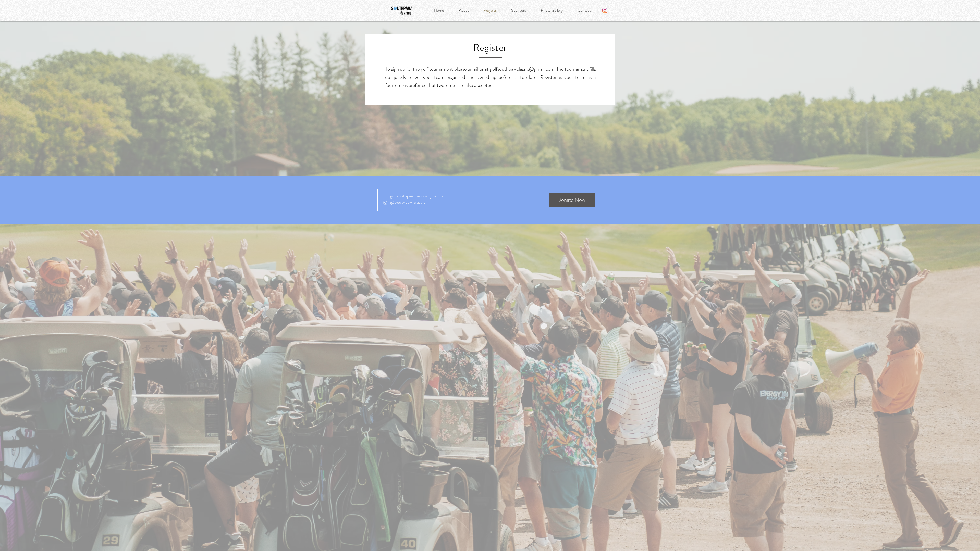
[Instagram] (604, 10)
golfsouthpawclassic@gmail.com (522, 69)
